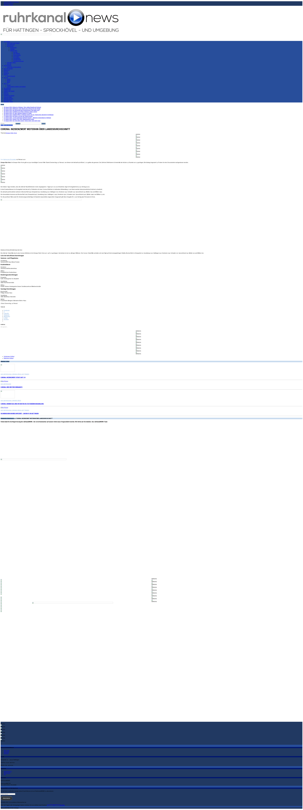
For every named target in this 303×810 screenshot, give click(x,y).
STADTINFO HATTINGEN (13, 43)
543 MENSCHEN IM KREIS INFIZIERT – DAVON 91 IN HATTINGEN (20, 413)
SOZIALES (6, 73)
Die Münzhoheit (17, 59)
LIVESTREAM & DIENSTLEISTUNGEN (16, 86)
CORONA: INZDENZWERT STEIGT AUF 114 (13, 377)
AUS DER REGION (8, 68)
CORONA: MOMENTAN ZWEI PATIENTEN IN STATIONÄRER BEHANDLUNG (22, 404)
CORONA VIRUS (16, 374)
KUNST (9, 79)
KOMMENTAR (7, 89)
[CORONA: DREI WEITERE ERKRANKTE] (4, 381)
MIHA (8, 82)
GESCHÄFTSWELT (11, 62)
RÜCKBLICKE (10, 46)
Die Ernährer (16, 56)
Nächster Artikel (8, 358)
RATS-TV (6, 83)
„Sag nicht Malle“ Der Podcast (11, 2)
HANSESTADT (13, 50)
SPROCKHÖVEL (8, 65)
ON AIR (8, 85)
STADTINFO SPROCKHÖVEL (14, 67)
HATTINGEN (7, 41)
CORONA (12, 49)
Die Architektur (17, 55)
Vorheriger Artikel (9, 356)
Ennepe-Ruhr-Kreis (11, 133)
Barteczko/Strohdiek (10, 159)
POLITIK (6, 71)
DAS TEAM (6, 750)
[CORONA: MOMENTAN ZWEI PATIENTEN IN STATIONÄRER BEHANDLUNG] (8, 398)
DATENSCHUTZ (8, 771)
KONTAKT (6, 753)
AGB (5, 774)
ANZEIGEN (6, 752)
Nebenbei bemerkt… (9, 3)
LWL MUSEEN (7, 88)
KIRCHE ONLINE (11, 76)
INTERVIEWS (13, 47)
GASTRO (9, 64)
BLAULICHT (7, 70)
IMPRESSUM (7, 773)
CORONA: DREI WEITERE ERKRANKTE (11, 387)
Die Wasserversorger (18, 61)
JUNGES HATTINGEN (9, 91)
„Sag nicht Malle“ (8, 97)
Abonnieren (6, 798)
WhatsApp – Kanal (8, 5)
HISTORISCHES (11, 44)
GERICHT (6, 92)
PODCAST (6, 94)
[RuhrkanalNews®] (151, 20)
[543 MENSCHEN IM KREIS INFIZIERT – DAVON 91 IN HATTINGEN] (4, 407)
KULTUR (6, 77)
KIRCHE (6, 74)
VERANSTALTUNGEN (9, 95)
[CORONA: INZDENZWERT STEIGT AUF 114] (8, 371)
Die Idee (15, 52)
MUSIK (8, 80)
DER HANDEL (16, 53)
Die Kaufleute (16, 58)
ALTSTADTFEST (8, 100)
